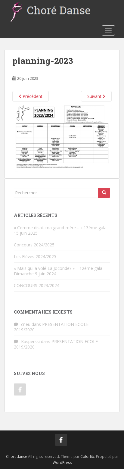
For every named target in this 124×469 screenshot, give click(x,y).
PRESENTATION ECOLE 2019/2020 (51, 327)
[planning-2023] (62, 136)
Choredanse (16, 456)
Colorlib (87, 456)
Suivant (95, 96)
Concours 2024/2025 (34, 245)
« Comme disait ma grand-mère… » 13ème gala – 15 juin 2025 (62, 230)
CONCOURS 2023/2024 (36, 285)
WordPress (62, 462)
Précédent (31, 96)
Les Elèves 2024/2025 (35, 256)
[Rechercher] (104, 193)
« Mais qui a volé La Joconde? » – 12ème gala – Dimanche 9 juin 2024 (60, 271)
